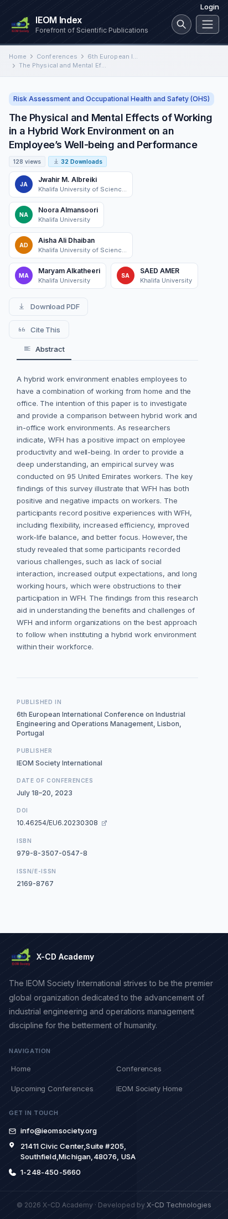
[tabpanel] (107, 513)
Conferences (57, 56)
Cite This (45, 329)
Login (209, 6)
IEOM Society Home (149, 1088)
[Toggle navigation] (207, 24)
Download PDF (55, 306)
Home (18, 56)
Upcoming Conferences (52, 1088)
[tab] (44, 349)
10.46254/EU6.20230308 (57, 823)
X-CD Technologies (179, 1205)
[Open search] (181, 24)
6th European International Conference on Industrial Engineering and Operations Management (114, 56)
